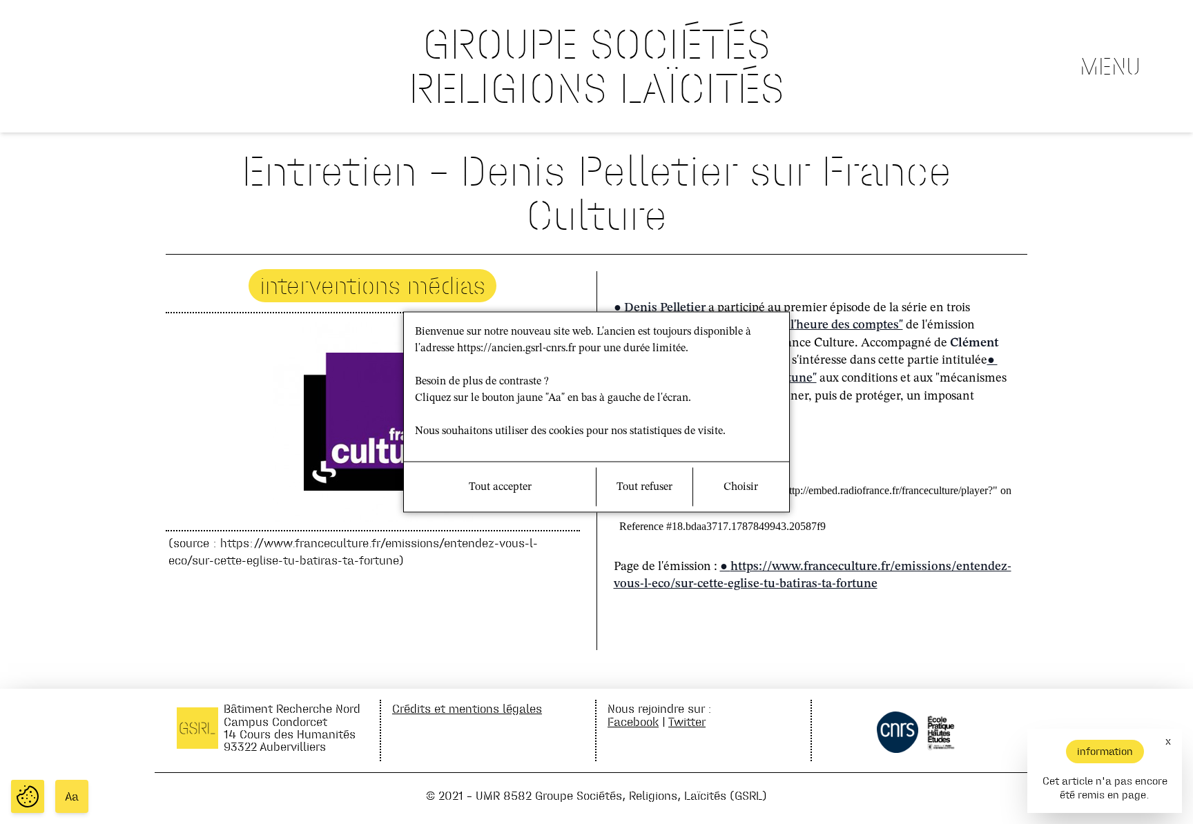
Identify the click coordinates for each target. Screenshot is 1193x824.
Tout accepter (500, 487)
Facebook (633, 721)
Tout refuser (644, 487)
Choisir (741, 487)
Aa (72, 796)
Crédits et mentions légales (467, 708)
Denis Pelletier (665, 308)
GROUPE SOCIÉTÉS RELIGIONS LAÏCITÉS (596, 65)
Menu (1110, 66)
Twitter (687, 721)
